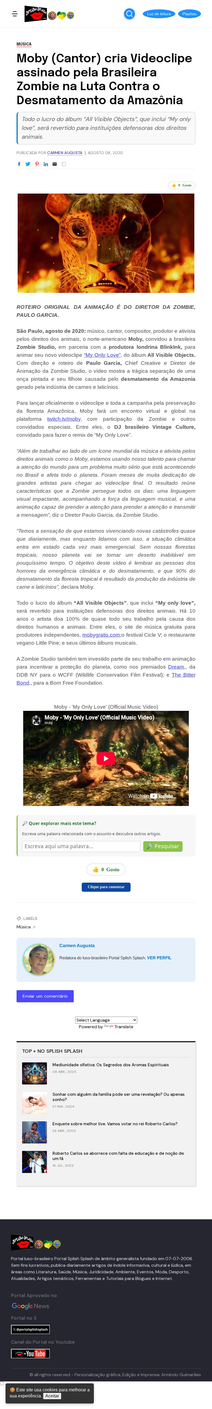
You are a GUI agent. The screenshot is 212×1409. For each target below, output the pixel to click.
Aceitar (52, 1396)
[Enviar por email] (54, 164)
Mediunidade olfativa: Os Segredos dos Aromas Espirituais (110, 1065)
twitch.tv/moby (64, 419)
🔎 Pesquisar (163, 846)
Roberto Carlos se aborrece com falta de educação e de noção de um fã (118, 1156)
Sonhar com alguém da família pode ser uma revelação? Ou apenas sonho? (118, 1097)
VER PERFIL (159, 957)
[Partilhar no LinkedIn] (45, 164)
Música (24, 44)
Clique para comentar (106, 887)
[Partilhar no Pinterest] (37, 164)
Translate (123, 1027)
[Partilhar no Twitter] (27, 164)
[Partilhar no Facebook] (19, 164)
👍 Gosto (182, 185)
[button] (159, 13)
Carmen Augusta (77, 945)
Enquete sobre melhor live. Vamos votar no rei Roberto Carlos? (114, 1124)
